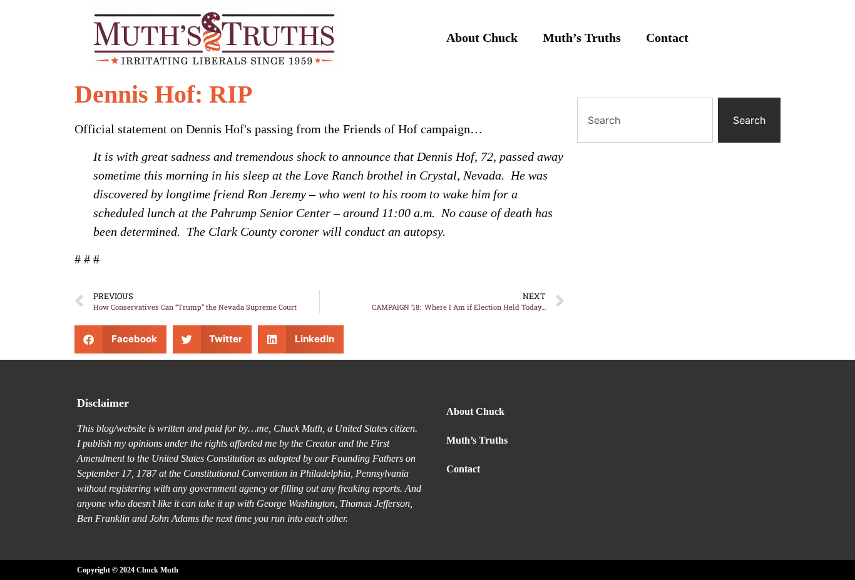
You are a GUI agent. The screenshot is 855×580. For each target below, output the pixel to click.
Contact (667, 37)
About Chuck (482, 37)
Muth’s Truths (582, 37)
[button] (120, 339)
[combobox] (644, 120)
